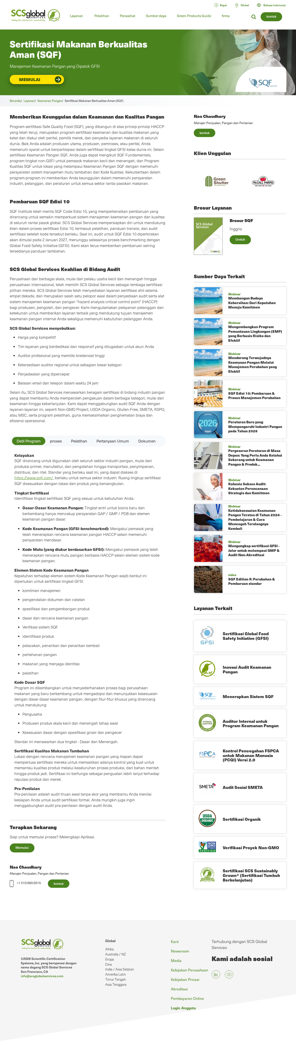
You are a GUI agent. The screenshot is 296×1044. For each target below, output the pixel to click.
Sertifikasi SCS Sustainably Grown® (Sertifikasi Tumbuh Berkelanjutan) (251, 875)
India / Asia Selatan (119, 969)
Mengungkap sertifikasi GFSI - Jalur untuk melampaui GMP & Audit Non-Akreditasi (254, 550)
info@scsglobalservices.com (42, 976)
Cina (108, 964)
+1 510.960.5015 (29, 882)
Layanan (76, 15)
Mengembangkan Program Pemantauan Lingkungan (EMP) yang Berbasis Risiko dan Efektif (255, 333)
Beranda (15, 100)
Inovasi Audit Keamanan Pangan (247, 669)
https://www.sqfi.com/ (33, 477)
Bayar (223, 5)
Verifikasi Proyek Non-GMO (251, 847)
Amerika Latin (115, 974)
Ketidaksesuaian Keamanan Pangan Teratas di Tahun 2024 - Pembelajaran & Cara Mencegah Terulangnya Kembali (255, 519)
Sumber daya (156, 15)
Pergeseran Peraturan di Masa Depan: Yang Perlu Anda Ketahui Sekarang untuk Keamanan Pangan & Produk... (255, 457)
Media (176, 960)
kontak (271, 16)
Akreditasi (179, 989)
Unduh (240, 239)
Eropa (109, 959)
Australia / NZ (115, 954)
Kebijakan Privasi (185, 979)
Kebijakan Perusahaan (189, 970)
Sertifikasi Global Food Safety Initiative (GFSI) (246, 635)
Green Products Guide (194, 15)
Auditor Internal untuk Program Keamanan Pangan (251, 723)
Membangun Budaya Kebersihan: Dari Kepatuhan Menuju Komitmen (252, 303)
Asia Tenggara (115, 984)
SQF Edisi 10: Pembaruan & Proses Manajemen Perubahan (254, 395)
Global (110, 940)
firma (226, 15)
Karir (175, 941)
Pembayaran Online (187, 998)
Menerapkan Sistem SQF (248, 696)
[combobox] (273, 5)
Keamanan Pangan (49, 100)
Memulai (29, 79)
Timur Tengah (115, 979)
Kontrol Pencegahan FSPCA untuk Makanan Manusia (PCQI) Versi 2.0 (251, 755)
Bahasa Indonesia (274, 5)
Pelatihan (101, 15)
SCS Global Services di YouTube (229, 974)
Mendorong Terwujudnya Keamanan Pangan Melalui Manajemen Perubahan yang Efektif (252, 364)
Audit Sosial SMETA (243, 787)
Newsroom (180, 951)
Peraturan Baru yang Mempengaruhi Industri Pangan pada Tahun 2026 (255, 426)
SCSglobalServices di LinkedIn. (216, 974)
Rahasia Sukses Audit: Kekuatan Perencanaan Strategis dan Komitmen (248, 488)
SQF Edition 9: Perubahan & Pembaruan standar (251, 581)
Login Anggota (183, 1007)
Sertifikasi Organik (242, 819)
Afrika (109, 949)
